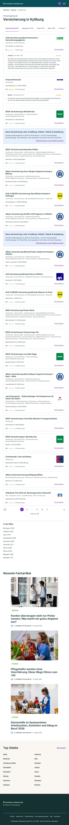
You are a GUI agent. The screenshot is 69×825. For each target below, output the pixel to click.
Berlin (5, 754)
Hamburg (37, 754)
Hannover (6, 780)
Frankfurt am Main (9, 763)
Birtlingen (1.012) (9, 528)
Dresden (37, 776)
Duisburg (6, 785)
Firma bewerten (59, 49)
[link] (34, 54)
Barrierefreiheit (29, 816)
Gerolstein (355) (8, 541)
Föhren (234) (7, 551)
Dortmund (6, 772)
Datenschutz (19, 816)
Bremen (6, 776)
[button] (59, 3)
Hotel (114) (40, 28)
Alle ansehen (61, 748)
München (6, 759)
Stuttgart (37, 763)
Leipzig (36, 767)
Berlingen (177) (8, 557)
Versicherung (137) (12, 28)
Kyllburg (13, 10)
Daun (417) (7, 535)
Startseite (6, 10)
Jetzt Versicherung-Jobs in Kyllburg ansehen (50, 141)
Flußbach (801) (8, 531)
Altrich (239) (7, 548)
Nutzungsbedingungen (42, 816)
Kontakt (12, 816)
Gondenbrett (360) (9, 538)
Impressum (57, 816)
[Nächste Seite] (64, 509)
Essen (36, 772)
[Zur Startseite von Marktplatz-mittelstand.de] (13, 3)
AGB (51, 816)
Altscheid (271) (8, 544)
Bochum (37, 785)
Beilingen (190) (8, 554)
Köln (36, 759)
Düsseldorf (7, 767)
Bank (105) (51, 28)
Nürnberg (37, 780)
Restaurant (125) (27, 28)
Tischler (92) (63, 28)
